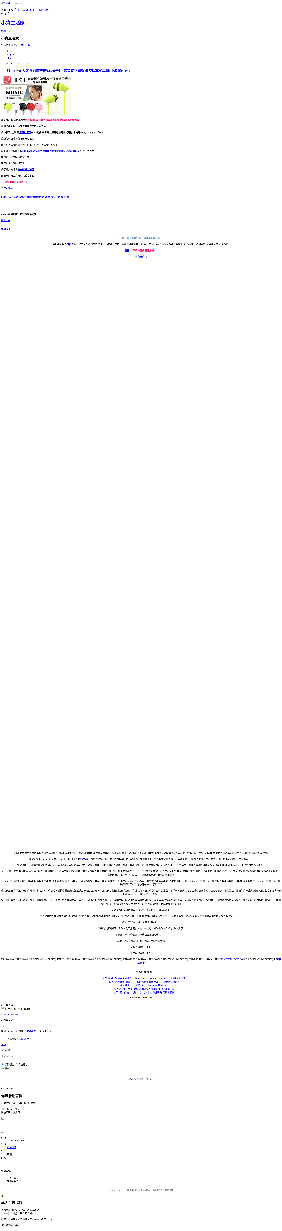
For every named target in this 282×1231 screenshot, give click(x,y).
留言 (36, 1031)
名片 (9, 58)
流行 (69, 244)
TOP (238, 959)
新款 (81, 859)
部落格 (10, 55)
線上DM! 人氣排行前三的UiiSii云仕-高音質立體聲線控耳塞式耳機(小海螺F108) (68, 71)
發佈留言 (6, 1068)
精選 (31, 169)
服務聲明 (169, 1190)
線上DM (5, 220)
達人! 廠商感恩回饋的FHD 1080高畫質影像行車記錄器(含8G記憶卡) (144, 982)
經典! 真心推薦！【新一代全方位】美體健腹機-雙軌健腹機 (144, 992)
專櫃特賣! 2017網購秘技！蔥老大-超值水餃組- (144, 985)
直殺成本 (6, 229)
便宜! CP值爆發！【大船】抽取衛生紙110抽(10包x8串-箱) (144, 989)
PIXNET (119, 1190)
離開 (17, 1225)
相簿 (9, 51)
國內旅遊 (24, 1039)
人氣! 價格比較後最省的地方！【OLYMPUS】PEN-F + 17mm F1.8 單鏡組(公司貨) (144, 978)
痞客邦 (29, 1031)
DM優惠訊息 (228, 959)
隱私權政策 (157, 1190)
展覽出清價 (25, 132)
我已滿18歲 (7, 1225)
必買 (127, 250)
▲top (3, 1044)
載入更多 (6, 1050)
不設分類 (25, 45)
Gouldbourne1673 (9, 1014)
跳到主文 (6, 31)
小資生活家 (13, 22)
